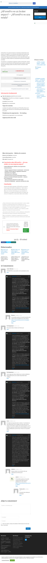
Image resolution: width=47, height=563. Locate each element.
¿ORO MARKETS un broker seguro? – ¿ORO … (6, 551)
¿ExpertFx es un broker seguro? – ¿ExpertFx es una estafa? (25, 258)
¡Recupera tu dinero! (20, 7)
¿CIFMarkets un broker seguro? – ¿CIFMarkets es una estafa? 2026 (40, 80)
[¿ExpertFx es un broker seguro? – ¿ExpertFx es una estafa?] (26, 252)
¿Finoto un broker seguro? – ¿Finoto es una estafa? (41, 96)
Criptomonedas (32, 7)
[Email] (26, 540)
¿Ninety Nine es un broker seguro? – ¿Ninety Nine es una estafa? (15, 258)
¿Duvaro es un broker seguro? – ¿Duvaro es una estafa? (4, 258)
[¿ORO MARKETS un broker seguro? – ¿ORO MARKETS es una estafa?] (35, 89)
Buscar (40, 17)
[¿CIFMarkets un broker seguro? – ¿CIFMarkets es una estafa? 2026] (40, 71)
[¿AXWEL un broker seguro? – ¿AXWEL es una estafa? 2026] (35, 62)
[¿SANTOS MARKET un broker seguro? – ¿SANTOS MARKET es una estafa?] (35, 83)
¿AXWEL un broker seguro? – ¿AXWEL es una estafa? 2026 (41, 63)
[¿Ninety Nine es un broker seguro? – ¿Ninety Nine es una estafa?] (15, 252)
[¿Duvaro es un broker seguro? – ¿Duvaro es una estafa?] (5, 252)
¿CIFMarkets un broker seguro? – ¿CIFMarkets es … (6, 543)
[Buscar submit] (34, 3)
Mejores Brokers (27, 7)
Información (37, 7)
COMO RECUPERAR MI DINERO (22, 308)
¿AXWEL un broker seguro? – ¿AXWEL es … (6, 539)
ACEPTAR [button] (12, 560)
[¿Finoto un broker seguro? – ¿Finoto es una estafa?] (35, 95)
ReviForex (15, 7)
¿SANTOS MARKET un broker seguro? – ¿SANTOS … (5, 547)
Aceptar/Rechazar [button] (5, 560)
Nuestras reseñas (11, 7)
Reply (8, 272)
